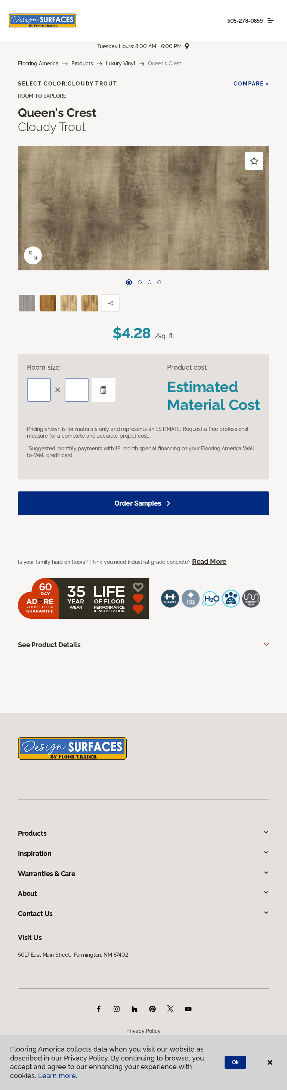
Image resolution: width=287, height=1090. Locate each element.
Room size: (44, 367)
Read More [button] (209, 561)
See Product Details (49, 645)
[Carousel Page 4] (159, 282)
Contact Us (35, 913)
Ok (235, 1062)
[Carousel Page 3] (149, 282)
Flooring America (38, 63)
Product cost (187, 367)
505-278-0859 (245, 21)
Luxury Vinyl (120, 63)
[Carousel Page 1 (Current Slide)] (129, 282)
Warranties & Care (46, 874)
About (27, 893)
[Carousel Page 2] (140, 282)
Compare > (251, 84)
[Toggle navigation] (270, 20)
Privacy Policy (143, 1031)
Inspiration (35, 853)
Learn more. (57, 1076)
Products (82, 63)
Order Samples (138, 503)
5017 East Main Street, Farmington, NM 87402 (73, 955)
